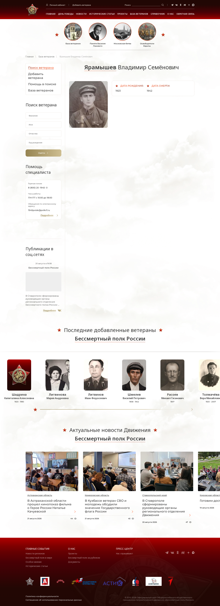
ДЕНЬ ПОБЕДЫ (65, 14)
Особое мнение (34, 561)
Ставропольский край (154, 495)
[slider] (35, 409)
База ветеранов (139, 14)
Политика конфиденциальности (42, 596)
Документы (74, 561)
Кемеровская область (97, 495)
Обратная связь (185, 14)
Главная (50, 14)
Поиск (128, 5)
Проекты (122, 14)
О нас (71, 548)
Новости (81, 14)
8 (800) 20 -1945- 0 (37, 187)
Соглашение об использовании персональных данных (54, 600)
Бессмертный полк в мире (39, 557)
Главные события (37, 548)
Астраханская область (39, 495)
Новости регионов (35, 553)
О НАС (170, 14)
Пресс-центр (124, 548)
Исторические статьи (102, 14)
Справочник (158, 14)
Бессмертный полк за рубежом (84, 557)
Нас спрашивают (124, 553)
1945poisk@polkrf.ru (39, 210)
